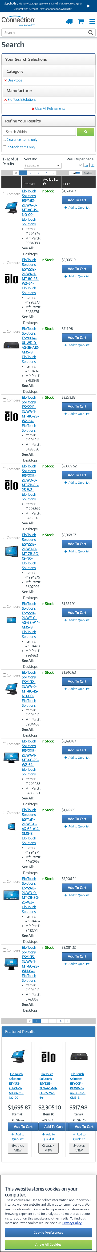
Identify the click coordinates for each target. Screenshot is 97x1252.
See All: (28, 248)
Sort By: (30, 159)
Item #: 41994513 (32, 712)
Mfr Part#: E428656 (32, 446)
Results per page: (80, 159)
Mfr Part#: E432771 (32, 928)
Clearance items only (22, 140)
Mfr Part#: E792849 (32, 378)
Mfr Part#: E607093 (32, 584)
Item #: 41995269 (32, 506)
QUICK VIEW (19, 1148)
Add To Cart (77, 200)
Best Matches (32, 165)
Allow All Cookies (48, 1244)
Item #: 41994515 (32, 987)
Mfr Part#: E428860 (32, 790)
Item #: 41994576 (32, 575)
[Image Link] (18, 1056)
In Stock (47, 191)
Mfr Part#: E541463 (32, 653)
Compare (13, 194)
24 (86, 165)
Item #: (17, 1114)
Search (12, 44)
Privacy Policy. (72, 1223)
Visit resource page (69, 3)
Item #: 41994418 (32, 643)
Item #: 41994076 (32, 368)
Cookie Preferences (48, 1232)
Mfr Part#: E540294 (32, 859)
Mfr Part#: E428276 (32, 309)
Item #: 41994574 (32, 231)
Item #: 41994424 (32, 918)
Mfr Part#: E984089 (32, 240)
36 (92, 165)
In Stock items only (21, 147)
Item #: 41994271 (32, 850)
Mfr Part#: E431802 (32, 515)
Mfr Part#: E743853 (32, 997)
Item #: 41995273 (32, 300)
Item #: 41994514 (32, 437)
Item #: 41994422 (32, 781)
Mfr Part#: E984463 (32, 721)
